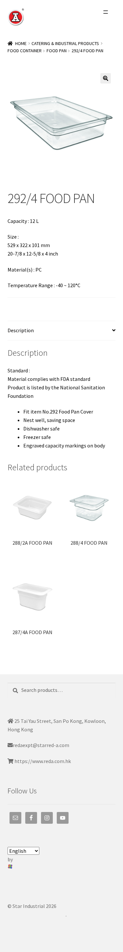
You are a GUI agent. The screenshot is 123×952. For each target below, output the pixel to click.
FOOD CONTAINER (25, 51)
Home (21, 43)
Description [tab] (21, 330)
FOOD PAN (57, 51)
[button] (105, 78)
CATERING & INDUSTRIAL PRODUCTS (65, 43)
